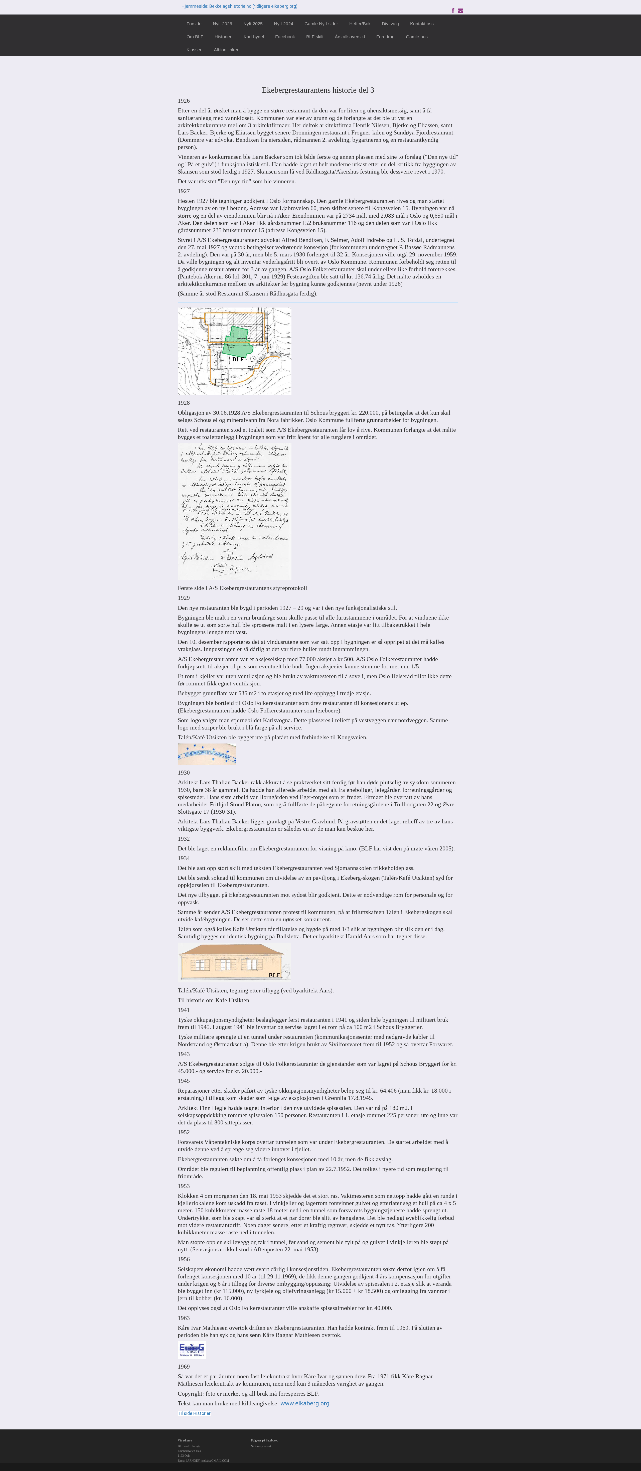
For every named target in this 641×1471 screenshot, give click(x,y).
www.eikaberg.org (305, 1403)
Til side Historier (194, 1413)
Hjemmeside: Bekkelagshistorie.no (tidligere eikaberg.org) (239, 6)
